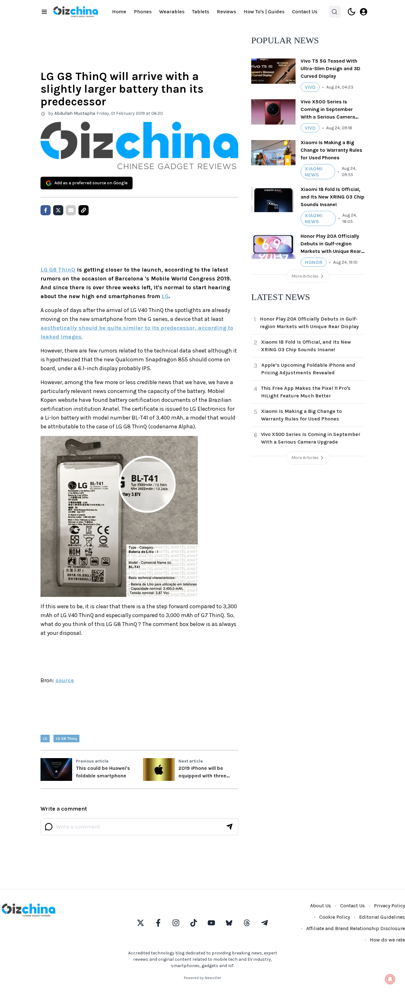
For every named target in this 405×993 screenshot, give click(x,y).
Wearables (171, 12)
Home (119, 12)
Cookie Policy (334, 917)
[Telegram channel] (264, 923)
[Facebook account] (158, 923)
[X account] (140, 923)
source (64, 680)
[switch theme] (351, 11)
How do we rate (387, 940)
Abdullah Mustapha (74, 113)
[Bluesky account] (229, 923)
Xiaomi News (313, 172)
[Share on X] (58, 210)
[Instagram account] (176, 923)
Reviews (226, 12)
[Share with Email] (71, 210)
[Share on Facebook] (45, 210)
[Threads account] (247, 923)
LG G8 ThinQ (57, 269)
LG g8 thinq (66, 738)
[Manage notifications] (390, 979)
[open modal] (363, 11)
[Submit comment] (229, 826)
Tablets (200, 12)
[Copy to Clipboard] (83, 210)
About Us (320, 906)
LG (165, 296)
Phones (143, 12)
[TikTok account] (193, 923)
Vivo (310, 87)
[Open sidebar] (44, 11)
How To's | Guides (264, 12)
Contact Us (304, 12)
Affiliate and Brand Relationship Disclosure (355, 928)
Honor (313, 262)
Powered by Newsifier (202, 978)
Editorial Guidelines (382, 917)
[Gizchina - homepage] (75, 11)
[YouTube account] (211, 923)
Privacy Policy (389, 906)
